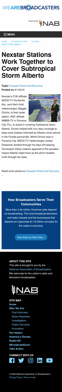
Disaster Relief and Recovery (26, 85)
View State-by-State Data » (31, 237)
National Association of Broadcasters (30, 269)
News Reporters (21, 316)
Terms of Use (30, 377)
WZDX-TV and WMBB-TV (12, 44)
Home (4, 41)
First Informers (20, 312)
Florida (35, 41)
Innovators (18, 328)
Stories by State (19, 41)
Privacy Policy (15, 377)
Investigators (19, 320)
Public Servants (21, 324)
